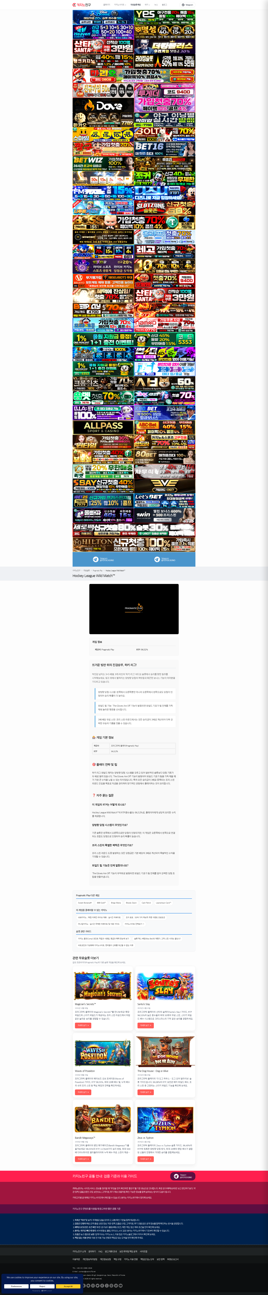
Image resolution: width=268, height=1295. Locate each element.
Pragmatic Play (97, 571)
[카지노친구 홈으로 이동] (82, 5)
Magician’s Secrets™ (85, 1004)
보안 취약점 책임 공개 (128, 1251)
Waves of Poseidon (85, 1071)
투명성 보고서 (173, 1259)
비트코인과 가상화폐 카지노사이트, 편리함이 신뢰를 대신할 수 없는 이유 (105, 945)
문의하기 (92, 1251)
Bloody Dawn (131, 903)
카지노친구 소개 (79, 1251)
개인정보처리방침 (90, 1259)
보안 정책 (160, 1259)
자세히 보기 (82, 1025)
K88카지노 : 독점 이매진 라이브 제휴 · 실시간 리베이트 (99, 917)
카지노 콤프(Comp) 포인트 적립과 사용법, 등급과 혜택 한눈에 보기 (103, 939)
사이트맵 (143, 1251)
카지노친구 (76, 571)
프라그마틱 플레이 (118, 746)
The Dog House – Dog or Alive (152, 1071)
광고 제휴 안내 (111, 1251)
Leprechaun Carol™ (163, 903)
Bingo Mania (116, 903)
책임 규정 (117, 1259)
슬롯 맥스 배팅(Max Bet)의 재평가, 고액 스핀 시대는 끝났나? (157, 939)
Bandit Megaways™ (85, 1138)
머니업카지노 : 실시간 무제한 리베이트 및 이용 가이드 (98, 924)
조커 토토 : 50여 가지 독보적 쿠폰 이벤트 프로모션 (145, 917)
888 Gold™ (101, 903)
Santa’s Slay (143, 1004)
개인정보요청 (105, 1259)
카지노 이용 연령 (131, 1259)
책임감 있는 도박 (147, 1259)
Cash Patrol (146, 903)
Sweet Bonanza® (85, 903)
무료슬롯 (86, 571)
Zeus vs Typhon (145, 1138)
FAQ (100, 1251)
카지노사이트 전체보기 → (134, 924)
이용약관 (76, 1259)
